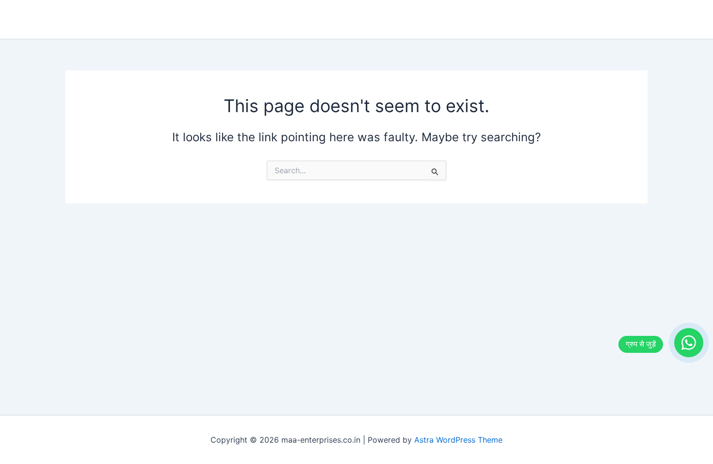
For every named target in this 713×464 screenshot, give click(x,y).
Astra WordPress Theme (458, 440)
